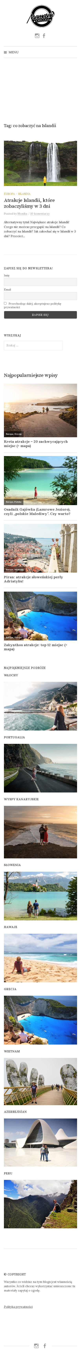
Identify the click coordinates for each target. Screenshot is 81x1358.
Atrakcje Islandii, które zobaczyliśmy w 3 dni (29, 203)
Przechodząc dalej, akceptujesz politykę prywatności (32, 305)
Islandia (24, 193)
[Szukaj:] (73, 52)
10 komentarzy (40, 213)
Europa (9, 193)
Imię (7, 275)
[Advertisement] (40, 89)
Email (7, 289)
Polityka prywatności (18, 1307)
